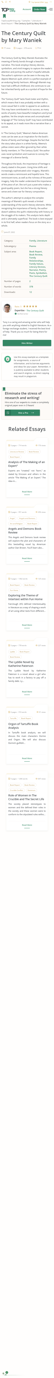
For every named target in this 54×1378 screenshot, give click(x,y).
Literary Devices (37, 266)
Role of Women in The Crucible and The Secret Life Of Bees (26, 797)
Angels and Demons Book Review (24, 530)
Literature (36, 20)
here (46, 2)
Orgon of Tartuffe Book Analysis (23, 726)
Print (39, 48)
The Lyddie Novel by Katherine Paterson (21, 664)
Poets (32, 273)
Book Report (7, 23)
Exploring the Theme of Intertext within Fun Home (25, 597)
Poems (32, 246)
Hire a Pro (23, 412)
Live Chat (6, 2)
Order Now (39, 9)
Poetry (42, 269)
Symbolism (41, 273)
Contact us (10, 2)
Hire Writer (27, 343)
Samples (26, 20)
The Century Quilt (38, 276)
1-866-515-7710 (2, 2)
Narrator (33, 269)
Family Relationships (36, 259)
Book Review (35, 254)
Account (27, 9)
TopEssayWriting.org (10, 20)
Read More (27, 492)
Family (32, 240)
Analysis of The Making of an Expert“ (26, 464)
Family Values (36, 263)
